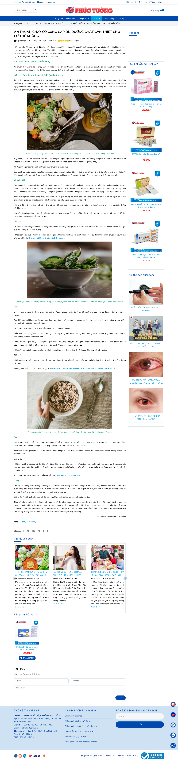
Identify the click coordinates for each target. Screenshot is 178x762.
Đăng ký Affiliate (157, 2)
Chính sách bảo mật (73, 716)
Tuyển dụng (109, 18)
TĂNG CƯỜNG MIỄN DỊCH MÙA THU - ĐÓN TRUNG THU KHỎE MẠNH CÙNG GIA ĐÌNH (67, 574)
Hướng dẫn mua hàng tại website (79, 731)
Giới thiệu (70, 18)
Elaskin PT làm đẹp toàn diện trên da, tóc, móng (146, 105)
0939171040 (30, 2)
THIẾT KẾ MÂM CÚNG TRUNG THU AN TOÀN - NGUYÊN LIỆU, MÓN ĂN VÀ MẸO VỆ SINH (31, 574)
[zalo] (24, 756)
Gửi (120, 697)
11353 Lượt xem (48, 40)
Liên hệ (120, 18)
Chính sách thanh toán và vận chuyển (81, 726)
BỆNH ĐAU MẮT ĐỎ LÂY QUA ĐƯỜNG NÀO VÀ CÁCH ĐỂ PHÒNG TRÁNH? (146, 382)
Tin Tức (28, 23)
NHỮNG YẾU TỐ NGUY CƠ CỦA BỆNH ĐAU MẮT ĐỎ (146, 418)
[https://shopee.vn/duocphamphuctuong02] (44, 756)
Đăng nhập (132, 2)
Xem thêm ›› (20, 607)
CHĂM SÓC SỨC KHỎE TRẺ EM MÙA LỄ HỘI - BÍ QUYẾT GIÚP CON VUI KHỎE (107, 574)
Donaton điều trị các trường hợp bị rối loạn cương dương (146, 205)
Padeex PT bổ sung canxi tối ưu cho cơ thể (27, 648)
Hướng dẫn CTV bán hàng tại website (81, 741)
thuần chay (31, 521)
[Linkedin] (33, 531)
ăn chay (22, 521)
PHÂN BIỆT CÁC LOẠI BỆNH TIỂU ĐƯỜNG (146, 309)
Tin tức (95, 18)
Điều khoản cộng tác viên (75, 736)
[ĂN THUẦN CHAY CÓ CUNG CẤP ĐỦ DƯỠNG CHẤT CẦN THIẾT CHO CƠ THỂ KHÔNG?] (89, 10)
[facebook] (16, 756)
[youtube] (20, 756)
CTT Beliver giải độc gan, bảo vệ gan (146, 155)
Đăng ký (143, 2)
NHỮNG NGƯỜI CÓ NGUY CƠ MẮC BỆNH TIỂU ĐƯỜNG (146, 345)
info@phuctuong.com (47, 2)
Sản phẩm (83, 18)
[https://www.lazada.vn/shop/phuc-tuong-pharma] (34, 756)
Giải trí (38, 23)
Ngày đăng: (21, 40)
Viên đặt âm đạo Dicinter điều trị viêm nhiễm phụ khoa (146, 256)
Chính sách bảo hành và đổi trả (78, 721)
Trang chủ (58, 18)
